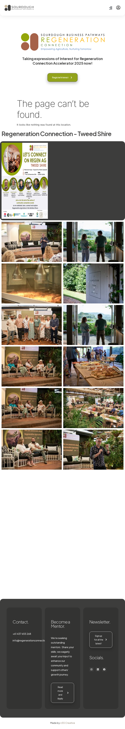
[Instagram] (91, 669)
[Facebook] (104, 669)
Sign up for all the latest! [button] (98, 639)
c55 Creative (67, 722)
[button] (110, 7)
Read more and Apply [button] (60, 693)
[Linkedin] (98, 669)
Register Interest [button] (60, 77)
